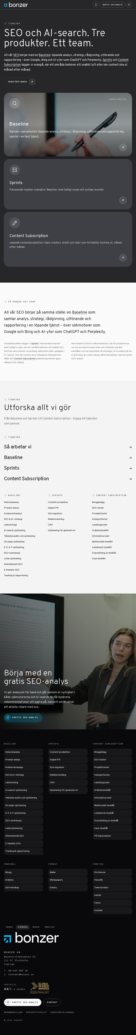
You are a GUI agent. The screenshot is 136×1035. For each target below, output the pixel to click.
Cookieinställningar (62, 1012)
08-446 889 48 (18, 970)
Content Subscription (28, 236)
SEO (16, 55)
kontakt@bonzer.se (21, 974)
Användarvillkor (13, 1012)
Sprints (107, 60)
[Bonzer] (16, 4)
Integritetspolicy (36, 1012)
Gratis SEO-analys (17, 81)
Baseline (44, 55)
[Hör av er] (96, 5)
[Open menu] (129, 5)
